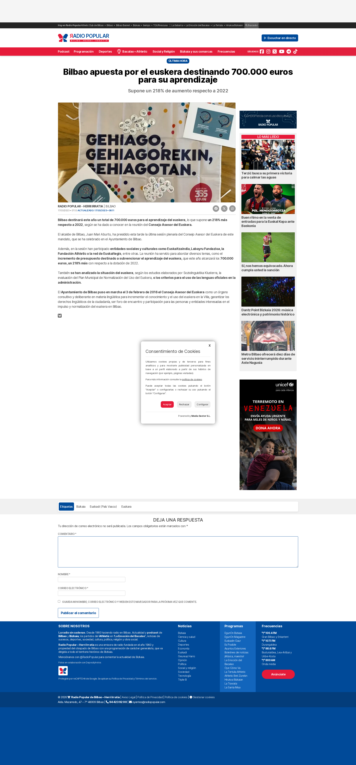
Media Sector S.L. (201, 416)
